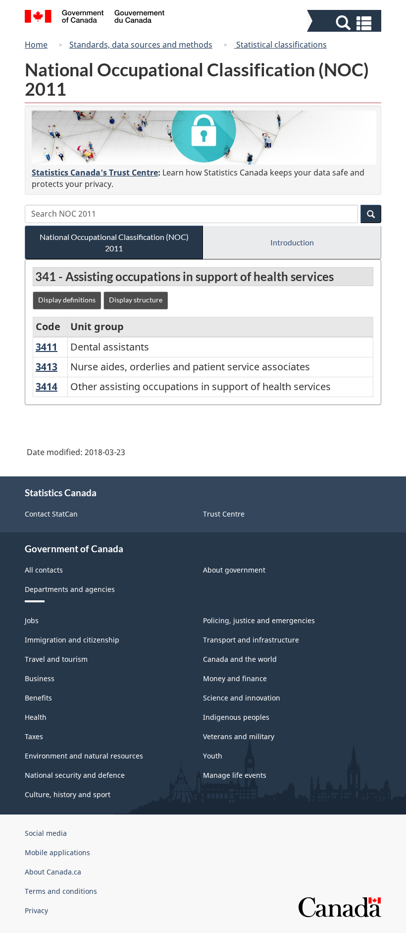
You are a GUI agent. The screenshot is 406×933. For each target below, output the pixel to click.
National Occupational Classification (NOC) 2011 (114, 242)
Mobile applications (57, 852)
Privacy (36, 910)
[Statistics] (204, 138)
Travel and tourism (56, 659)
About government (234, 570)
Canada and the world (240, 659)
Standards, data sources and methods (140, 44)
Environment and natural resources (84, 755)
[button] (345, 23)
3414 (46, 386)
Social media (46, 833)
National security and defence (75, 775)
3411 (46, 346)
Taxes (34, 736)
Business (39, 678)
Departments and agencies (70, 589)
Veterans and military (238, 736)
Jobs (32, 620)
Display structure (135, 299)
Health (36, 717)
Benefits (38, 697)
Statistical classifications (280, 44)
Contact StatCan (51, 514)
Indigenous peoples (236, 717)
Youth (212, 755)
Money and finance (235, 678)
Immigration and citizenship (72, 639)
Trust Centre (224, 514)
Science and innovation (241, 697)
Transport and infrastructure (251, 639)
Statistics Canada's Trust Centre (95, 172)
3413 (46, 366)
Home (36, 44)
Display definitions (67, 299)
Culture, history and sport (67, 794)
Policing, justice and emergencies (259, 620)
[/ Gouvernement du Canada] (95, 18)
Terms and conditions (61, 891)
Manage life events (234, 775)
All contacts (44, 570)
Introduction (292, 242)
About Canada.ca (53, 871)
